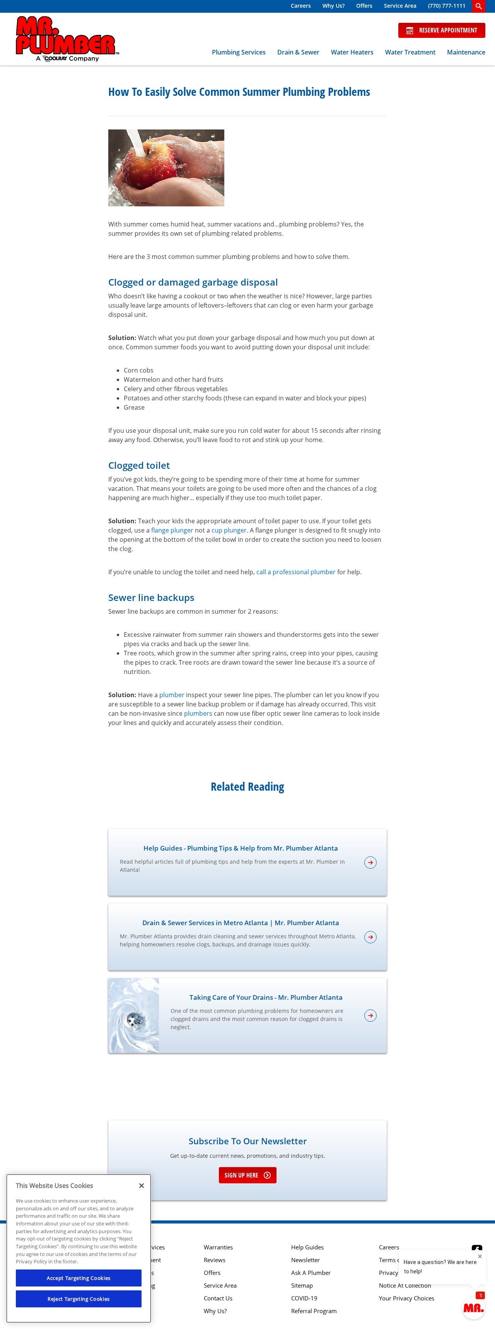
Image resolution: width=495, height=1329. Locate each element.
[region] (78, 1248)
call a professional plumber (296, 572)
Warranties (218, 1247)
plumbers (198, 713)
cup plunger (229, 530)
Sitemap (302, 1285)
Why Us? (334, 5)
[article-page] (370, 862)
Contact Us (218, 1298)
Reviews (214, 1260)
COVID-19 (304, 1298)
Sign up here (241, 1175)
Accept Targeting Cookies (79, 1278)
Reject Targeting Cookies (79, 1298)
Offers (364, 5)
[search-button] (478, 6)
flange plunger (172, 530)
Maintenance (466, 52)
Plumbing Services (239, 52)
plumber (171, 695)
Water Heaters (352, 52)
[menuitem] (301, 6)
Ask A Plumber (311, 1272)
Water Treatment (410, 52)
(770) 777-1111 (447, 5)
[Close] (141, 1185)
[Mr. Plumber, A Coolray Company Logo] (68, 39)
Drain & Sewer (298, 52)
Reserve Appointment (448, 30)
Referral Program (314, 1311)
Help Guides (307, 1247)
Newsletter (305, 1260)
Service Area (400, 5)
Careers (301, 5)
